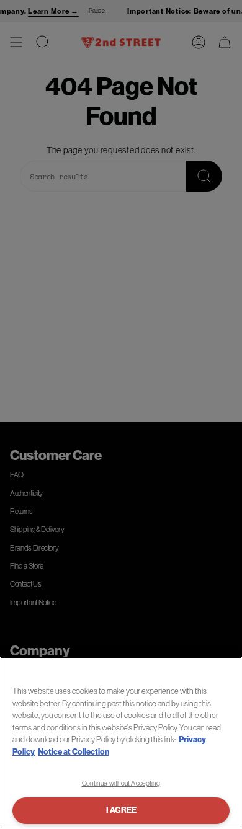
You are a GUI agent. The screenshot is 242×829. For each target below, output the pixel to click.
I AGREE (121, 810)
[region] (121, 743)
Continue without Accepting (121, 783)
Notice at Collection (73, 751)
